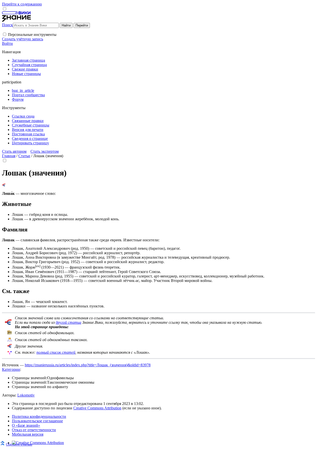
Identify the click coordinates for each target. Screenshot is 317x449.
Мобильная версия (27, 434)
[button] (4, 34)
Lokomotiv (26, 395)
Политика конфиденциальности (39, 416)
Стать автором (14, 151)
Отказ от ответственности (34, 430)
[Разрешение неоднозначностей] (4, 185)
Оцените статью (19, 444)
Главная (8, 156)
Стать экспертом (44, 151)
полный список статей (55, 352)
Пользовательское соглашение (37, 421)
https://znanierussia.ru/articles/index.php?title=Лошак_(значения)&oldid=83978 (88, 365)
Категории (11, 369)
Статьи (24, 156)
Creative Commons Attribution (97, 408)
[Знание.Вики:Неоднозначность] (9, 333)
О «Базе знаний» (26, 425)
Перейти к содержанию (22, 4)
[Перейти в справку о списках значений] (8, 324)
